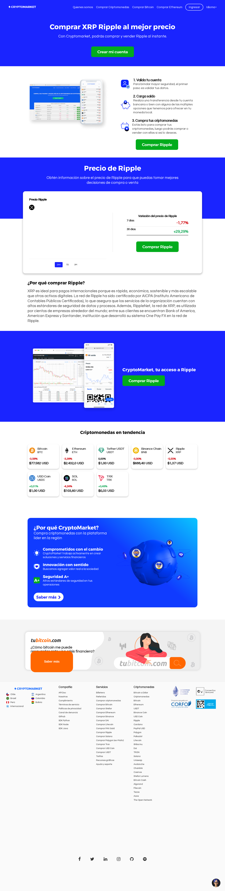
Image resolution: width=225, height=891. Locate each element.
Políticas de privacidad (70, 709)
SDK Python (64, 720)
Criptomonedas (141, 697)
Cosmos (138, 772)
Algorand (138, 784)
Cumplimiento (66, 701)
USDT (136, 709)
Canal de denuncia (68, 712)
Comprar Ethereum (169, 7)
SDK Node (64, 724)
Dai (135, 748)
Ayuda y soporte (104, 764)
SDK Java (63, 728)
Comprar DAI (102, 720)
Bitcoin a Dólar (141, 693)
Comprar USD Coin (105, 748)
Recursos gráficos (105, 760)
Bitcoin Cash (140, 780)
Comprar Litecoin (104, 724)
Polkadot (138, 736)
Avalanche (139, 764)
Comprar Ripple (157, 144)
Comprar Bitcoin (143, 7)
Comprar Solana (104, 736)
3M (75, 265)
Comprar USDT (103, 752)
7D (67, 265)
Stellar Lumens (141, 776)
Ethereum (139, 705)
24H (59, 265)
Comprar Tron (103, 744)
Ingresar (194, 7)
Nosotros (63, 697)
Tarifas (99, 756)
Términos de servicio (69, 705)
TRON (136, 752)
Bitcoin (137, 701)
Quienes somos (83, 7)
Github (62, 716)
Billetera (100, 693)
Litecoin (137, 740)
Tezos (136, 792)
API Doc (62, 693)
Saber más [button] (52, 661)
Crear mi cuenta (112, 51)
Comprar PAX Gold (105, 728)
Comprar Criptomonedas (112, 7)
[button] (211, 7)
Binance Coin (140, 712)
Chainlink (138, 768)
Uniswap (138, 760)
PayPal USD (139, 728)
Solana (137, 756)
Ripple (137, 720)
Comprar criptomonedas (108, 701)
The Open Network (143, 800)
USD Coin (138, 716)
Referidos (101, 697)
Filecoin (137, 788)
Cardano (138, 724)
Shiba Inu (138, 744)
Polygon (137, 732)
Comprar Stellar (104, 709)
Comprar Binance (105, 716)
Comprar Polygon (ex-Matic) (110, 740)
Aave (136, 796)
